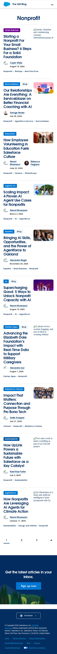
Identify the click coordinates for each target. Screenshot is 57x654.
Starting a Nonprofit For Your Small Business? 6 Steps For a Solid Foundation (17, 46)
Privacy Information (37, 638)
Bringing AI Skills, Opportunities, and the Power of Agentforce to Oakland (17, 246)
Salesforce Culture (14, 389)
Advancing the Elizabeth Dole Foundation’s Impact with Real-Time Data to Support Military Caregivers (16, 347)
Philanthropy (31, 173)
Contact (37, 643)
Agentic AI (10, 186)
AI (16, 219)
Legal (7, 638)
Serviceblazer (11, 84)
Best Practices (31, 71)
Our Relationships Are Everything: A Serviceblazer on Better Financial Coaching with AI (18, 98)
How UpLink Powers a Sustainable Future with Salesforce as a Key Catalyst (16, 455)
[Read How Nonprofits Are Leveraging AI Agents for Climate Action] (43, 503)
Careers (18, 173)
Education (10, 134)
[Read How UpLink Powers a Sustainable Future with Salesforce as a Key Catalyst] (43, 453)
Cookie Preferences (12, 647)
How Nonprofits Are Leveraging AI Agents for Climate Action (16, 505)
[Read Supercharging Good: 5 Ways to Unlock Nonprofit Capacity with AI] (43, 292)
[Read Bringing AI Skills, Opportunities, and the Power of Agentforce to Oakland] (43, 244)
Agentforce (24, 219)
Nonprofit (8, 71)
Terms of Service (19, 638)
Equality (9, 231)
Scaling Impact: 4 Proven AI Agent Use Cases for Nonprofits (17, 198)
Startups (19, 71)
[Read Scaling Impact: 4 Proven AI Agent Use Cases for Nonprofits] (43, 196)
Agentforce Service (24, 121)
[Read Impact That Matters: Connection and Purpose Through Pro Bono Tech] (43, 401)
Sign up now (28, 586)
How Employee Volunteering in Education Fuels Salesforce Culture (16, 148)
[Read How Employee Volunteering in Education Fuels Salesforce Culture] (43, 146)
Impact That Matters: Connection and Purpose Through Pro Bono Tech (17, 403)
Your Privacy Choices (37, 647)
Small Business (12, 30)
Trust (28, 643)
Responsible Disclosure (14, 643)
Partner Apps (11, 327)
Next (51, 540)
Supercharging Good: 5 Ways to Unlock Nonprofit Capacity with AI (17, 293)
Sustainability (11, 439)
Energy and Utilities (28, 526)
